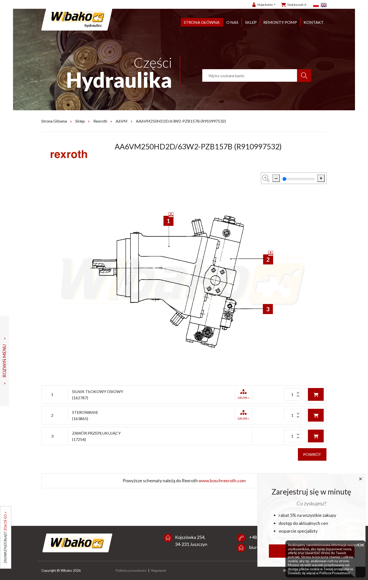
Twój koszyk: (296, 5)
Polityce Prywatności (334, 573)
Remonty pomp (280, 22)
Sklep (251, 22)
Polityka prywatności (131, 570)
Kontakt (314, 22)
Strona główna (202, 22)
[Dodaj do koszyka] (316, 394)
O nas (232, 22)
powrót (312, 454)
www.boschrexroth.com (222, 480)
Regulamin (158, 570)
